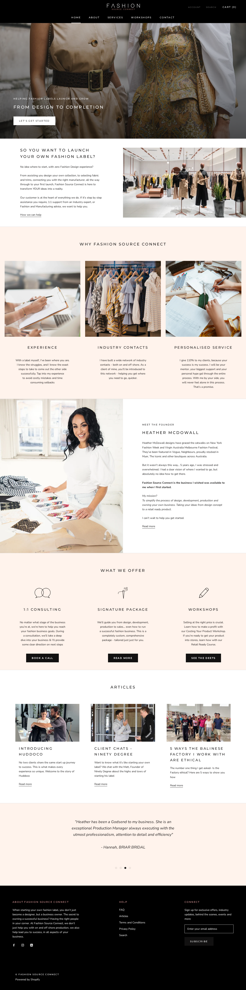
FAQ (122, 910)
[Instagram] (22, 945)
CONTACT (167, 17)
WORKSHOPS (141, 17)
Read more (148, 526)
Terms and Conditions (132, 922)
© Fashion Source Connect (37, 974)
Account (194, 7)
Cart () (229, 7)
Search (211, 7)
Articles (123, 916)
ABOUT (94, 17)
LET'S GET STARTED (34, 120)
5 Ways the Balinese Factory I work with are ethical (198, 754)
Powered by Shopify (27, 979)
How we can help (30, 215)
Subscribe (199, 941)
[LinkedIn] (31, 945)
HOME (76, 17)
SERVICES (115, 17)
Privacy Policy (127, 929)
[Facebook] (13, 945)
